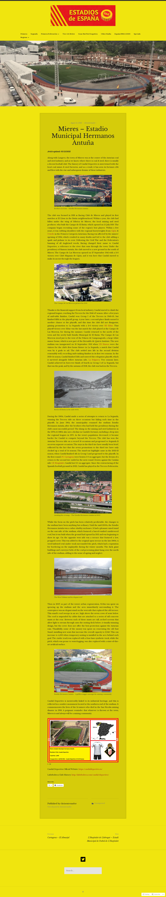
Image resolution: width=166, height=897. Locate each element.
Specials (137, 34)
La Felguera (94, 360)
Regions (24, 37)
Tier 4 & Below (69, 34)
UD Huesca (104, 344)
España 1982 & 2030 (122, 34)
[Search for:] (83, 871)
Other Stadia (106, 34)
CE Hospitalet (58, 463)
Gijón (113, 231)
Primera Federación (49, 34)
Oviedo (50, 234)
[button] (116, 739)
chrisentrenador (89, 123)
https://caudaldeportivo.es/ (90, 769)
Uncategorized (99, 803)
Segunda (34, 34)
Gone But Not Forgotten (88, 34)
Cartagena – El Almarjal (58, 836)
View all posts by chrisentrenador (59, 807)
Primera (24, 34)
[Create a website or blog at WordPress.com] (83, 892)
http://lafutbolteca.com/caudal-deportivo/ (90, 775)
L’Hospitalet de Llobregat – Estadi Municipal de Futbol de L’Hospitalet (103, 837)
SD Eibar (108, 326)
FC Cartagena (67, 457)
